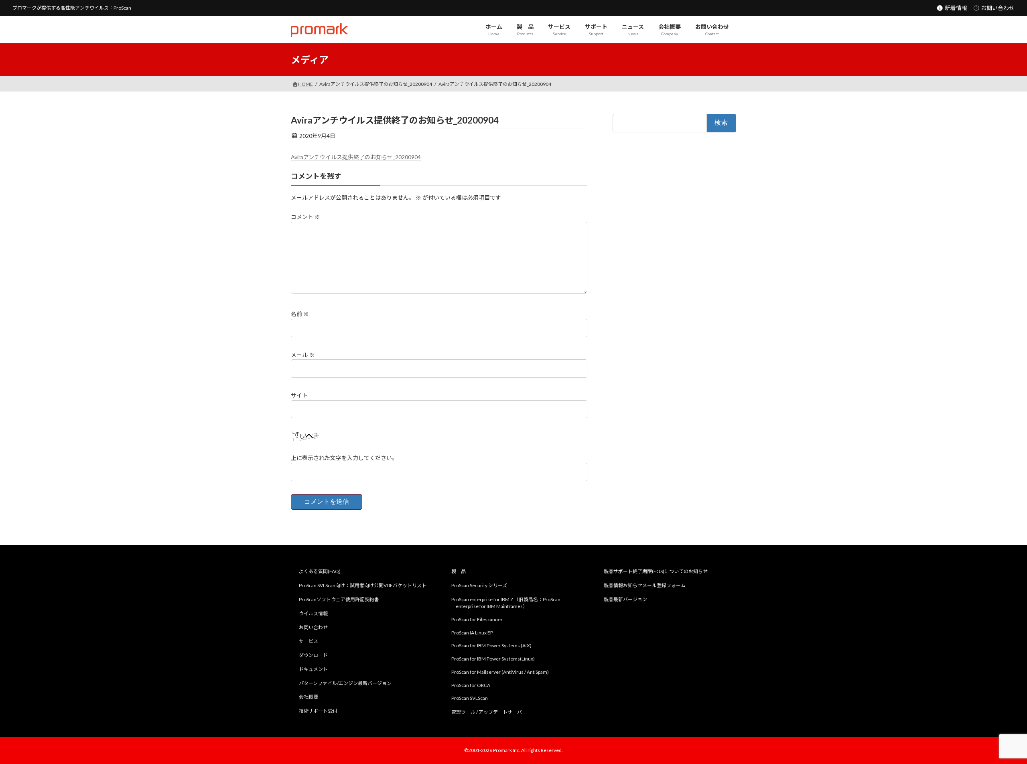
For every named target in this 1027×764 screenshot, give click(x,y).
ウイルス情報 (313, 613)
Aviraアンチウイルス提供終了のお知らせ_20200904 (356, 157)
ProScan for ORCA (470, 685)
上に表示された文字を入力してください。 (344, 458)
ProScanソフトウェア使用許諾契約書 (339, 599)
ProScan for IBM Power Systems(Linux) (493, 659)
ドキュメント (313, 669)
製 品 (458, 571)
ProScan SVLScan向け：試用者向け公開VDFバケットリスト (362, 585)
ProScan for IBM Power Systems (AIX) (491, 645)
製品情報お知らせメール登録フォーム (645, 585)
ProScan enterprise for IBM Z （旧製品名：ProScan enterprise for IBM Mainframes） (505, 602)
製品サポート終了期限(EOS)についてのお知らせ (656, 571)
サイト (299, 395)
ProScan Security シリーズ (479, 585)
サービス (308, 641)
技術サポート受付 (318, 711)
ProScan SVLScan (469, 698)
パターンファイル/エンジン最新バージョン (345, 683)
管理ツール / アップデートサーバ (486, 712)
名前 (300, 314)
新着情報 (955, 7)
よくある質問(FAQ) (320, 571)
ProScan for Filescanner (477, 619)
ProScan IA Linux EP (472, 632)
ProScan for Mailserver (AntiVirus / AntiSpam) (500, 672)
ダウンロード (313, 655)
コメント (305, 216)
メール (303, 354)
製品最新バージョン (625, 599)
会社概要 (308, 697)
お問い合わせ (997, 7)
